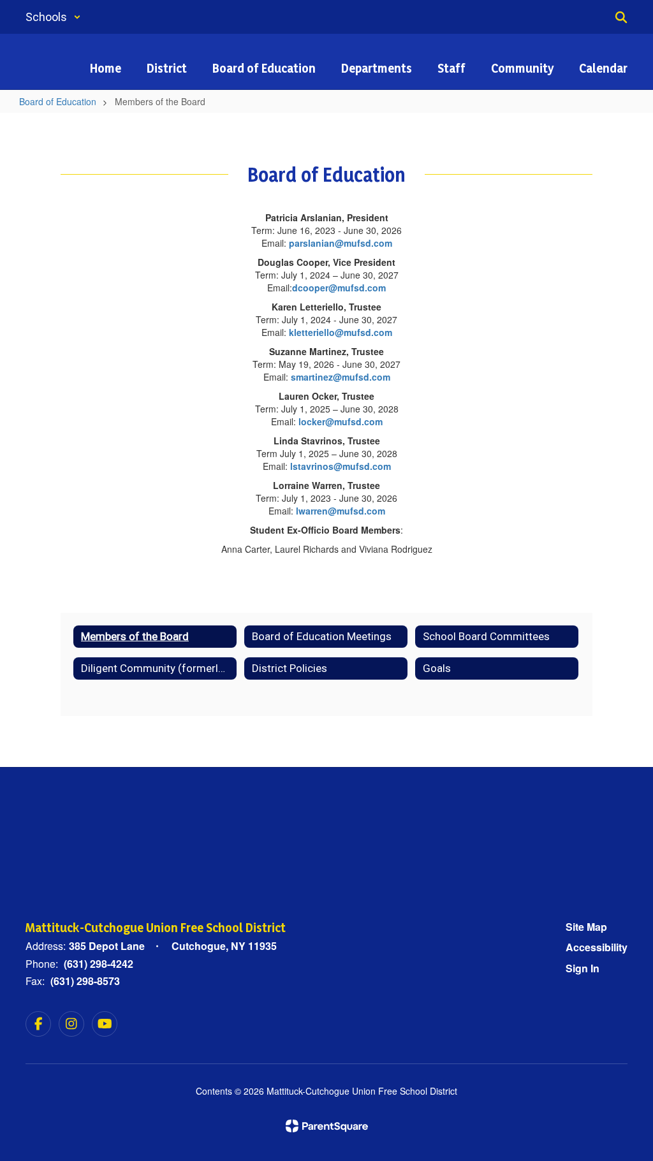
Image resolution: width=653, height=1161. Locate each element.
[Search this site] (621, 17)
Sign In (582, 968)
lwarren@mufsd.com (340, 510)
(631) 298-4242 (98, 963)
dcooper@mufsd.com (339, 287)
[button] (53, 17)
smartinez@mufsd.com (340, 376)
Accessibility (596, 947)
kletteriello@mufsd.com (339, 332)
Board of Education (57, 101)
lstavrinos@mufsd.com (340, 466)
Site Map (586, 926)
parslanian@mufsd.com (340, 243)
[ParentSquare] (326, 1125)
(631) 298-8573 (85, 981)
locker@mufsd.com (340, 421)
